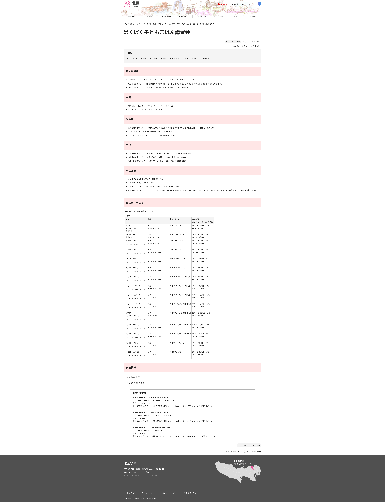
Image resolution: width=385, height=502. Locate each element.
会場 (165, 58)
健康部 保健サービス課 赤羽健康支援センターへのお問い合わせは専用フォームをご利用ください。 (175, 421)
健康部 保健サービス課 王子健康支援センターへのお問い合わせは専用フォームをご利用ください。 (175, 406)
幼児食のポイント (136, 377)
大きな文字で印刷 (249, 46)
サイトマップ (149, 493)
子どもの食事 (186, 24)
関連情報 (206, 58)
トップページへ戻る (254, 451)
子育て (160, 24)
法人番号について (159, 475)
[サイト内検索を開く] (259, 4)
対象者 (155, 58)
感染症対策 (133, 58)
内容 (145, 58)
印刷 (234, 46)
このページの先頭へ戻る (250, 445)
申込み (136, 244)
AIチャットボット (248, 4)
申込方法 (175, 58)
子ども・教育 (151, 24)
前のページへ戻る (234, 451)
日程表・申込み (191, 58)
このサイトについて (170, 493)
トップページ (140, 24)
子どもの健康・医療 (172, 24)
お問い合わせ (131, 493)
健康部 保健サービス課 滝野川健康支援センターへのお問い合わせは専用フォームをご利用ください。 (176, 436)
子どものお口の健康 (136, 383)
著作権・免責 (191, 493)
